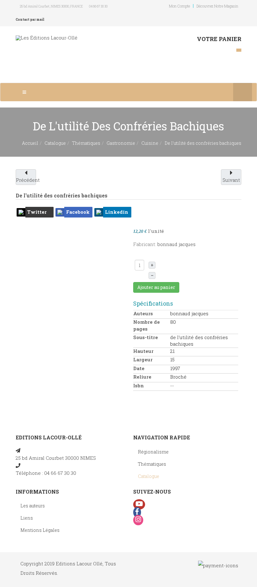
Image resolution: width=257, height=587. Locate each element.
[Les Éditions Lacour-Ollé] (46, 37)
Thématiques (86, 143)
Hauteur (143, 351)
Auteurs (143, 313)
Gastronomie (121, 143)
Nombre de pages (146, 325)
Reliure (142, 377)
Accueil (30, 143)
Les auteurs (32, 506)
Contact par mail (30, 20)
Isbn (138, 385)
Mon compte (179, 6)
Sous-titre (145, 337)
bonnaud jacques (176, 244)
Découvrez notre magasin (217, 6)
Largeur (143, 359)
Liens (26, 518)
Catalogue (55, 143)
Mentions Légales (40, 530)
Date (138, 368)
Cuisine (149, 143)
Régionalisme (153, 452)
